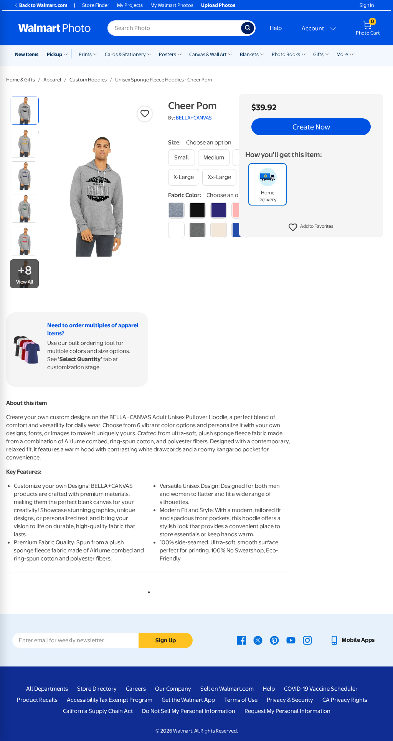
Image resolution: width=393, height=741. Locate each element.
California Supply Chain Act (98, 711)
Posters (167, 54)
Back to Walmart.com (43, 5)
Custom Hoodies (88, 80)
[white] (176, 230)
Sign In (367, 5)
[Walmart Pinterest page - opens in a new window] (274, 640)
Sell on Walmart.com (227, 688)
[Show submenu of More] (351, 53)
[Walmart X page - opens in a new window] (258, 640)
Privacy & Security (290, 699)
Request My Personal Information (287, 711)
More (342, 54)
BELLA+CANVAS (194, 118)
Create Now (311, 127)
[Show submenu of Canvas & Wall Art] (230, 53)
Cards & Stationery (125, 54)
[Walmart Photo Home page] (54, 28)
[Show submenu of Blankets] (262, 53)
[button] (311, 227)
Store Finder (95, 5)
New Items (26, 54)
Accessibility (83, 699)
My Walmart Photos (171, 5)
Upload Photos (218, 5)
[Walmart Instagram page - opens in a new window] (307, 640)
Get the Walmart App (188, 699)
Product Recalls (37, 699)
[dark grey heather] (197, 230)
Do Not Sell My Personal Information (188, 711)
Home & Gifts (20, 80)
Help (276, 28)
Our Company (173, 688)
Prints (85, 54)
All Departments (47, 688)
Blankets (249, 54)
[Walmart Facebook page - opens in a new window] (241, 640)
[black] (197, 210)
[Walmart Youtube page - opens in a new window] (291, 640)
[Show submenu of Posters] (179, 53)
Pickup (54, 54)
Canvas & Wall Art (208, 54)
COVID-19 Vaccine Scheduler (321, 688)
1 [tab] (147, 591)
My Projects (130, 5)
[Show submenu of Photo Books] (303, 53)
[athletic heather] (176, 210)
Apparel (52, 80)
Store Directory (97, 688)
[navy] (218, 210)
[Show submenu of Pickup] (67, 53)
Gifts (318, 54)
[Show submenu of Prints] (95, 53)
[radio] (24, 110)
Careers (136, 688)
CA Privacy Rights (344, 699)
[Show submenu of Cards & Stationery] (149, 53)
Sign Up (165, 640)
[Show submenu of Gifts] (327, 53)
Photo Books (286, 54)
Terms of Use (241, 699)
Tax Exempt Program (125, 699)
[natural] (218, 230)
